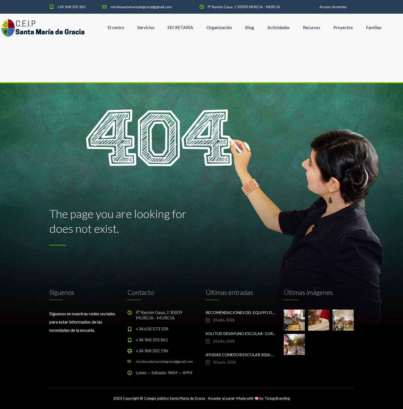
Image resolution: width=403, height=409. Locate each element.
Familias (374, 27)
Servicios (145, 27)
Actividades (278, 27)
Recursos (311, 27)
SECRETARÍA (180, 27)
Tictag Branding (277, 398)
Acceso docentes (333, 7)
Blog (249, 27)
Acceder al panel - (222, 398)
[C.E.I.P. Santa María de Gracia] (43, 27)
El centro (115, 27)
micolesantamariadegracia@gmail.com (141, 7)
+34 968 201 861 (72, 7)
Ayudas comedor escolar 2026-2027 (241, 354)
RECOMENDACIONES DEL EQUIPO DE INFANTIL (241, 312)
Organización (219, 27)
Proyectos (343, 27)
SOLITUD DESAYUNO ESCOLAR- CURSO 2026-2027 (241, 333)
